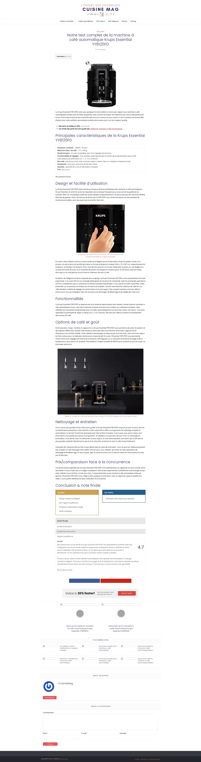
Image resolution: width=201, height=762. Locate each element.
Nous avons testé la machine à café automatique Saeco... (146, 648)
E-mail (84, 733)
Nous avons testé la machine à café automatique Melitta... (146, 661)
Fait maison (100, 21)
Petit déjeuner (113, 21)
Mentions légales (154, 759)
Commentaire (48, 712)
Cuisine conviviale (66, 21)
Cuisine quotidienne (85, 21)
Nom (45, 733)
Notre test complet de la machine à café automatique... (108, 648)
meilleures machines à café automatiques (106, 129)
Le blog (133, 21)
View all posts (49, 698)
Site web (123, 733)
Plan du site (144, 759)
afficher (67, 56)
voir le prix (85, 126)
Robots (124, 21)
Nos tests (100, 31)
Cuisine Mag (63, 759)
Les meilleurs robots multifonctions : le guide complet (68, 648)
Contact (137, 759)
